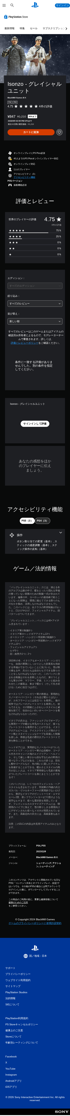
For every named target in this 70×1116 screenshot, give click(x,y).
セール (34, 28)
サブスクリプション (54, 28)
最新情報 (9, 28)
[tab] (27, 521)
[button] (24, 177)
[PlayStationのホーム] (35, 5)
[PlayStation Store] (17, 17)
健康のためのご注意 (18, 902)
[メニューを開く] (4, 5)
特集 (22, 28)
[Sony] (62, 1114)
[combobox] (35, 286)
